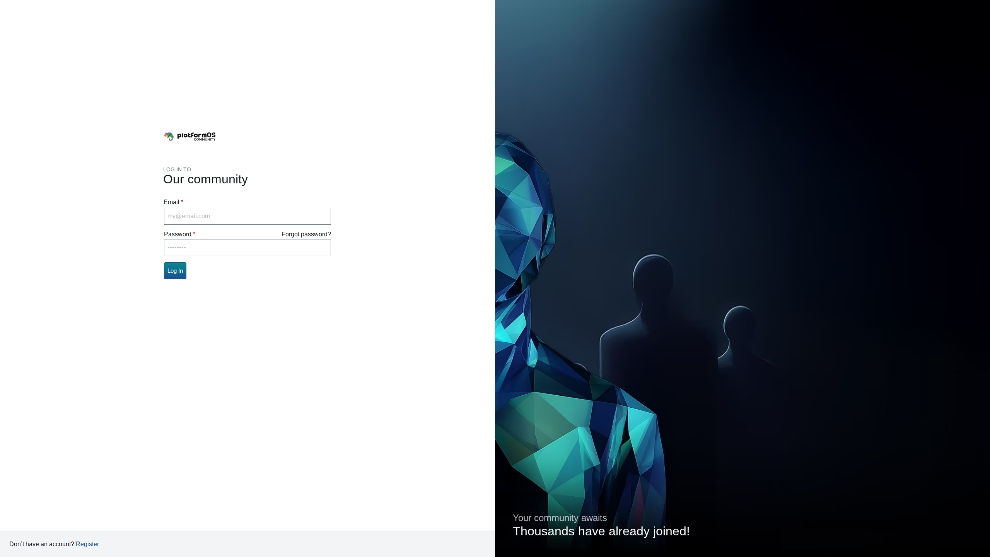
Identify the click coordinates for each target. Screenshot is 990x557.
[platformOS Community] (189, 136)
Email (171, 202)
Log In (175, 270)
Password (177, 234)
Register (87, 544)
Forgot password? (306, 234)
